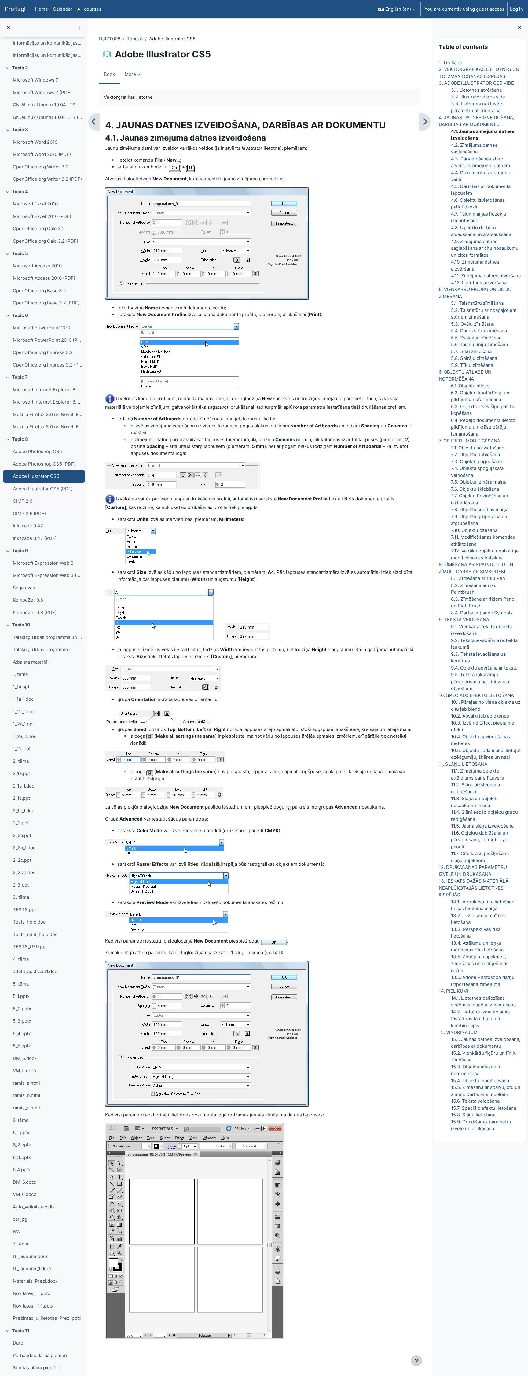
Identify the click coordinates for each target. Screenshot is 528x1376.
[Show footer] (416, 1360)
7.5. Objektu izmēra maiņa (478, 482)
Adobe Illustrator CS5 (36, 476)
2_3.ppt (21, 885)
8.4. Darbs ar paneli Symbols (482, 613)
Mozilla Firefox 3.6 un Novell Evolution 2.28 (47, 414)
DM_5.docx (25, 1058)
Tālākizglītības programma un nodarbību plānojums (47, 637)
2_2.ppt (21, 823)
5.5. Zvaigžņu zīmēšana (476, 338)
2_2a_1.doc (24, 847)
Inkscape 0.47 (28, 526)
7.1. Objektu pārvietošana (477, 448)
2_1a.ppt (21, 773)
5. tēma (21, 984)
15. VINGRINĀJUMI (459, 1032)
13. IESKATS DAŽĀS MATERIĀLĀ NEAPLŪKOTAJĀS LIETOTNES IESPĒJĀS (473, 888)
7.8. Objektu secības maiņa (479, 509)
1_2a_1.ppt (23, 724)
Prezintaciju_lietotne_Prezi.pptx (47, 1318)
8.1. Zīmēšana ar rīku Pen (478, 578)
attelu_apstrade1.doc (35, 971)
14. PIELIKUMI (453, 991)
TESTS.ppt (24, 910)
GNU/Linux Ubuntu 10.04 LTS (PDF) (47, 117)
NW (16, 1231)
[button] (396, 9)
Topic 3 (20, 129)
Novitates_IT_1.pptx (33, 1306)
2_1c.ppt (21, 798)
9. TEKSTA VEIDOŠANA (464, 619)
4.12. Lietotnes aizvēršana (479, 283)
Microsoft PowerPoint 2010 (42, 327)
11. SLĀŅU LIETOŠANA (463, 764)
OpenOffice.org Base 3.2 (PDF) (46, 303)
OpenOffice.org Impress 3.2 (43, 352)
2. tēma (21, 761)
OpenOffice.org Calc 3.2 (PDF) (45, 241)
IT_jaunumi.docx (30, 1256)
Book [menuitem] (109, 74)
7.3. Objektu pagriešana (476, 461)
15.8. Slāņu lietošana (473, 1115)
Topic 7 (20, 377)
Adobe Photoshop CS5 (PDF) (44, 464)
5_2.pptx (22, 1009)
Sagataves (24, 588)
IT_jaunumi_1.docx (32, 1268)
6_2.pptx (22, 1145)
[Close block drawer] (519, 27)
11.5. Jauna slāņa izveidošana (482, 826)
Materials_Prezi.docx (35, 1281)
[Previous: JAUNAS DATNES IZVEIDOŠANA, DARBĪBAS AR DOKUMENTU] (94, 122)
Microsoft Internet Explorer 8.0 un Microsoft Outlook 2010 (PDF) (47, 402)
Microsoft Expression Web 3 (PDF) (47, 575)
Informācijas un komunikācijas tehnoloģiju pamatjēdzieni (47, 43)
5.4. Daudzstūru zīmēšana (479, 331)
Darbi (18, 1343)
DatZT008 (109, 39)
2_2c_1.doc (24, 872)
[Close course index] (8, 27)
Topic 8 (20, 439)
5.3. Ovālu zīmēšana (472, 324)
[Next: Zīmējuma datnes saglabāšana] (425, 122)
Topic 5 (20, 253)
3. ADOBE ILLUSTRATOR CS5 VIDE (476, 83)
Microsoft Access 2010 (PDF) (44, 278)
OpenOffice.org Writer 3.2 (40, 167)
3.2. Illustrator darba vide (478, 97)
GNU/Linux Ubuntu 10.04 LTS (44, 105)
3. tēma (21, 897)
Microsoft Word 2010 (35, 142)
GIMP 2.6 (22, 501)
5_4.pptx (22, 1033)
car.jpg (20, 1219)
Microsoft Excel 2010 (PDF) (42, 216)
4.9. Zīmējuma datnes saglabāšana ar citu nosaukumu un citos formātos (485, 248)
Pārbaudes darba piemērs (40, 1355)
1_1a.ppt (21, 687)
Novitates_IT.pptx (31, 1293)
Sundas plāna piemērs (37, 1367)
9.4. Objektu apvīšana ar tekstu (484, 668)
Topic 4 (20, 191)
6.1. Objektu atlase (470, 386)
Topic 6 (20, 315)
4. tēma (21, 959)
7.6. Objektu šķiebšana (475, 489)
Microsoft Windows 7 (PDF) (42, 92)
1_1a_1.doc (23, 699)
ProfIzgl (15, 9)
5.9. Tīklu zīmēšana (472, 365)
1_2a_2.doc (24, 736)
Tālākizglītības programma (41, 649)
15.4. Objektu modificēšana (480, 1080)
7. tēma (20, 1244)
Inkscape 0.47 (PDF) (35, 538)
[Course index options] (79, 27)
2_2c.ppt (22, 860)
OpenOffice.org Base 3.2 (39, 290)
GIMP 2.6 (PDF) (29, 513)
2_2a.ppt (22, 835)
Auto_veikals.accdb (33, 1207)
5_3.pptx (22, 1021)
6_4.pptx (22, 1169)
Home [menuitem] (41, 9)
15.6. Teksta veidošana (475, 1101)
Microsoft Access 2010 (37, 266)
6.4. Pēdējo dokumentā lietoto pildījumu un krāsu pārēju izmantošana (483, 427)
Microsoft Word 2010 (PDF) (42, 154)
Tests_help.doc (29, 922)
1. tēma (20, 674)
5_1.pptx (21, 996)
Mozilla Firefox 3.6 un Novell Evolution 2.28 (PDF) (47, 427)
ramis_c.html (26, 1108)
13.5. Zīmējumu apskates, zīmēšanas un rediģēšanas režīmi (479, 963)
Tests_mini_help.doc (35, 934)
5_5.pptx (22, 1046)
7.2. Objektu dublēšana (475, 454)
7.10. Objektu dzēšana (474, 530)
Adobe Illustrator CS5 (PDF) (43, 489)
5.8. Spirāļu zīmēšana (474, 358)
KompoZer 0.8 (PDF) (35, 612)
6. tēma (20, 1120)
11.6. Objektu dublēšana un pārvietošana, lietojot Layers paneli (481, 840)
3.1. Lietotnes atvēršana (476, 90)
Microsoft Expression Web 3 (43, 563)
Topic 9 (20, 550)
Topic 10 (21, 625)
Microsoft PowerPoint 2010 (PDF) (47, 340)
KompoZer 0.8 (28, 600)
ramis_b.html (26, 1095)
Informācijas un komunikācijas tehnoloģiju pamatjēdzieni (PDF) (47, 55)
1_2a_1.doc (24, 711)
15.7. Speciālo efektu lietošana (483, 1108)
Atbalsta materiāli (31, 662)
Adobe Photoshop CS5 (37, 451)
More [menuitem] (130, 74)
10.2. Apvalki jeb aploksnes (480, 716)
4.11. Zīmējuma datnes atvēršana (486, 276)
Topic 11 (20, 1331)
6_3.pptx (22, 1157)
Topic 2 (20, 68)
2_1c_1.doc (23, 810)
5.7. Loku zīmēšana (471, 351)
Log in (516, 9)
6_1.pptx (21, 1132)
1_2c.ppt (22, 748)
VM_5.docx (24, 1070)
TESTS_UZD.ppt (30, 947)
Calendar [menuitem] (62, 9)
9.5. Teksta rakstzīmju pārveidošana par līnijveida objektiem (480, 681)
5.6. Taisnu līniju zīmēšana (479, 344)
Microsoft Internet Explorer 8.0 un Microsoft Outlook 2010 (47, 390)
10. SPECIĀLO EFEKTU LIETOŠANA (476, 695)
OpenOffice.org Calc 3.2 (39, 228)
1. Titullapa (450, 62)
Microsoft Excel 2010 (35, 204)
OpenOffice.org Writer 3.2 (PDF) (47, 179)
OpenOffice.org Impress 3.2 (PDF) (47, 365)
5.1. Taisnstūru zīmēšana (477, 303)
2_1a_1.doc (23, 786)
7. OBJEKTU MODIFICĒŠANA (469, 441)
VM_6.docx (24, 1194)
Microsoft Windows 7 (35, 80)
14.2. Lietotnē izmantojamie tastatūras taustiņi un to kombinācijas (480, 1018)
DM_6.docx (24, 1182)
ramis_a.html (26, 1083)
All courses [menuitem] (89, 9)
